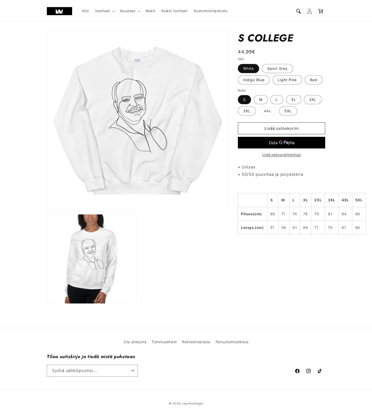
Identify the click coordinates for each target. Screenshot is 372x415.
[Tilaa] (132, 371)
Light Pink (287, 80)
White (248, 68)
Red (313, 80)
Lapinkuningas (192, 403)
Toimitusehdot (164, 342)
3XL (247, 111)
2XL (312, 99)
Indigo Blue (253, 80)
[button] (104, 11)
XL (293, 99)
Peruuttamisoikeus (232, 342)
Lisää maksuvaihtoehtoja (281, 155)
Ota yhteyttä (134, 342)
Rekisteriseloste (196, 342)
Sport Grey (277, 68)
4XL (270, 112)
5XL (288, 111)
